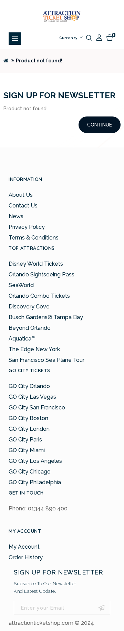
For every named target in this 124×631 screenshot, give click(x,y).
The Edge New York (34, 349)
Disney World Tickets (36, 264)
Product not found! (39, 60)
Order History (26, 557)
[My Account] (99, 37)
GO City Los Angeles (35, 461)
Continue (99, 125)
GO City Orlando (29, 386)
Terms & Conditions (34, 237)
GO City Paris (25, 439)
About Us (21, 195)
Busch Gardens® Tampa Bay (46, 317)
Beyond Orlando (30, 328)
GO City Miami (27, 450)
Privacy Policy (27, 227)
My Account (24, 546)
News (16, 216)
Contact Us (23, 205)
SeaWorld (21, 285)
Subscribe (101, 607)
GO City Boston (28, 418)
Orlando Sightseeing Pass (41, 274)
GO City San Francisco (37, 407)
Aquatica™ (22, 338)
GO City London (29, 429)
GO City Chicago (30, 471)
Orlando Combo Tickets (39, 296)
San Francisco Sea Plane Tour (46, 360)
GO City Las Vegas (32, 397)
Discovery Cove (29, 306)
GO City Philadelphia (35, 482)
